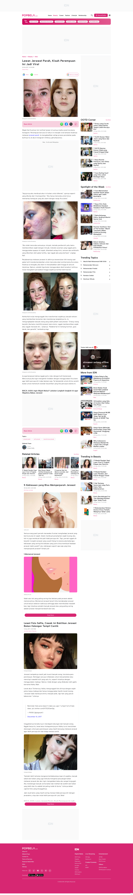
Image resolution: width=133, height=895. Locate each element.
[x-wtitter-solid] (71, 124)
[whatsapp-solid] (61, 124)
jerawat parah (34, 135)
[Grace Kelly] (24, 447)
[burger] (109, 15)
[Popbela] (30, 15)
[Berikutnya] (79, 582)
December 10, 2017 (34, 835)
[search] (92, 15)
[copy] (75, 124)
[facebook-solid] (66, 124)
